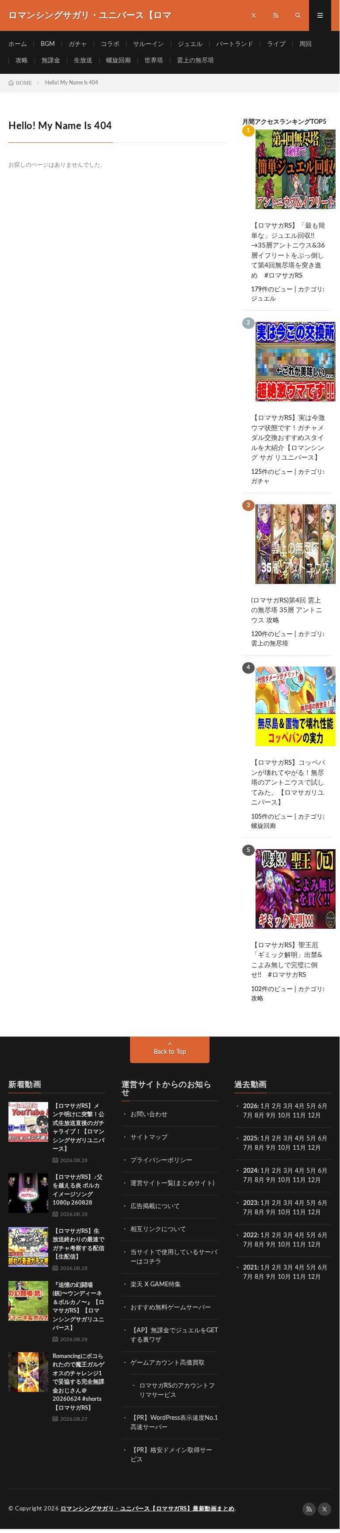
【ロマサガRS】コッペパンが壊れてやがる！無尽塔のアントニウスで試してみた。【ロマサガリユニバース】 (288, 782)
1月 (265, 1106)
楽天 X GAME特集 (155, 1284)
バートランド (234, 44)
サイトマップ (149, 1137)
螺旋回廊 (118, 60)
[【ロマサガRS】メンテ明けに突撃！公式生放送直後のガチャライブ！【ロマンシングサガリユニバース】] (28, 1122)
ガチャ (78, 44)
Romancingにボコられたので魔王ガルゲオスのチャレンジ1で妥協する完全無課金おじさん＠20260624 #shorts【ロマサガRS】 (78, 1382)
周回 (305, 44)
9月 (271, 1148)
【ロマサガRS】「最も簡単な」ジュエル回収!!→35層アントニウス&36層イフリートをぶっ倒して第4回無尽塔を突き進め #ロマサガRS (288, 250)
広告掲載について (155, 1206)
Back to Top (170, 1052)
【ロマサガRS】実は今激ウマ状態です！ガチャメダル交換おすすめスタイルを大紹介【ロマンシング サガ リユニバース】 (288, 438)
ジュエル (190, 44)
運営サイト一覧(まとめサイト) (172, 1183)
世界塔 (154, 60)
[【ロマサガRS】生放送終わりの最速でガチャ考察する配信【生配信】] (28, 1247)
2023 (250, 1203)
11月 (299, 1148)
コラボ (110, 44)
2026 (250, 1106)
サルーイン (148, 44)
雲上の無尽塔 (195, 60)
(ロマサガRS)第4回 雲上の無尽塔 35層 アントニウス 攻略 (286, 610)
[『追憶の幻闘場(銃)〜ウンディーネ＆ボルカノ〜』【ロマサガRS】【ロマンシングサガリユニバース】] (28, 1301)
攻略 (21, 60)
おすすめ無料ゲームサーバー (170, 1307)
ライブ (276, 44)
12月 (314, 1148)
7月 (248, 1116)
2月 (277, 1106)
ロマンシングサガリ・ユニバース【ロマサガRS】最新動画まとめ (148, 1509)
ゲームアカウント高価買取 (167, 1363)
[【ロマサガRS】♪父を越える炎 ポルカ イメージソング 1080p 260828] (28, 1193)
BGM (48, 44)
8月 (259, 1116)
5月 (311, 1106)
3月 (288, 1106)
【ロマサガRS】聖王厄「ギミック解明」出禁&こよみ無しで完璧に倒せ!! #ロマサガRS (286, 960)
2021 (250, 1268)
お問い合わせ (149, 1114)
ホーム (17, 44)
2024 (250, 1171)
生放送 (83, 60)
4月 (300, 1106)
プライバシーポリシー (161, 1160)
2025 (250, 1139)
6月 (323, 1106)
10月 (284, 1148)
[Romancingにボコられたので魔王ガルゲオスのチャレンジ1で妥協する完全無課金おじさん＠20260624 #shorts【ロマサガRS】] (28, 1372)
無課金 (51, 60)
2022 (250, 1235)
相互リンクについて (158, 1229)
